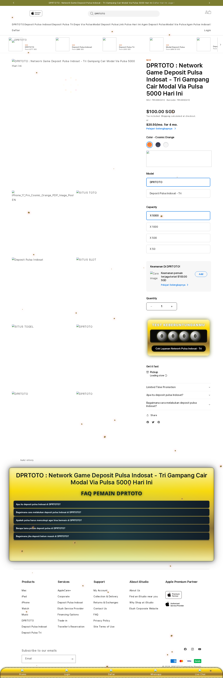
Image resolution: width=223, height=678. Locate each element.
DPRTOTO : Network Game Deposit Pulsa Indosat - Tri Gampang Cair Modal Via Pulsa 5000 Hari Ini (111, 3)
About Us (134, 590)
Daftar (111, 674)
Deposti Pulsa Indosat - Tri (166, 193)
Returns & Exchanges (106, 602)
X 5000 (154, 215)
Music (25, 614)
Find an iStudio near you (143, 596)
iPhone (26, 602)
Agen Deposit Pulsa (154, 24)
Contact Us (100, 608)
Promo (22, 674)
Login (67, 674)
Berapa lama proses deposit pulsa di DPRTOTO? (40, 528)
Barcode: (171, 100)
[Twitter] (154, 422)
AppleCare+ (64, 590)
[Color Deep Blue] (158, 144)
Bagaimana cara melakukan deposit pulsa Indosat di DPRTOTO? (48, 512)
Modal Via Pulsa (176, 24)
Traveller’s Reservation (71, 626)
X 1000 (154, 226)
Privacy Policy (102, 620)
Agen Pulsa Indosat (198, 24)
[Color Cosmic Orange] (149, 144)
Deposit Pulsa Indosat (38, 24)
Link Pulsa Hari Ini (130, 24)
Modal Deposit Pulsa (105, 24)
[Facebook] (148, 422)
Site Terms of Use (104, 626)
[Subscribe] (72, 659)
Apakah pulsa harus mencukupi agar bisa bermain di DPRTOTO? (49, 520)
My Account (101, 590)
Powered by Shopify (191, 666)
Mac (24, 590)
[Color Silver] (165, 144)
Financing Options (68, 614)
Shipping (166, 116)
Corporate (64, 596)
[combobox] (124, 13)
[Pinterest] (159, 422)
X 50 (152, 249)
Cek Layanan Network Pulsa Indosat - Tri (179, 348)
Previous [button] (13, 3)
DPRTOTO (18, 24)
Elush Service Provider (71, 608)
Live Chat (200, 674)
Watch (25, 608)
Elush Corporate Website (143, 608)
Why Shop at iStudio (141, 602)
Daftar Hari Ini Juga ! (163, 3)
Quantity (151, 298)
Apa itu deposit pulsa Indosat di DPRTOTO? (38, 504)
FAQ (96, 614)
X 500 (153, 237)
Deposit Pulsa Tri (62, 24)
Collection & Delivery (106, 596)
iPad (24, 596)
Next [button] (209, 3)
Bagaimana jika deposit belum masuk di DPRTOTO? (42, 536)
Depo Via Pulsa (83, 24)
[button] (18, 24)
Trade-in (62, 620)
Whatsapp (156, 674)
